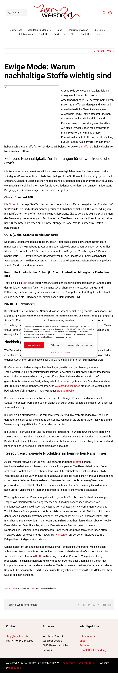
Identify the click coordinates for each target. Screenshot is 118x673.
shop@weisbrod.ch (17, 636)
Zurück (100, 51)
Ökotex (13, 204)
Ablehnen (55, 345)
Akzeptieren (34, 345)
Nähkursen (62, 534)
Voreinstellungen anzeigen (80, 345)
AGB (95, 663)
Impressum (65, 352)
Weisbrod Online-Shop (67, 385)
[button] (92, 320)
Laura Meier (13, 588)
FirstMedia (15, 667)
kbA (25, 282)
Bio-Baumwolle (65, 390)
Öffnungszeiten (88, 636)
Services (84, 645)
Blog (32, 588)
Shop (82, 640)
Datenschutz (55, 352)
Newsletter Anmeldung (93, 650)
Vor (109, 51)
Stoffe (84, 146)
